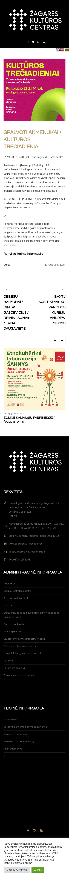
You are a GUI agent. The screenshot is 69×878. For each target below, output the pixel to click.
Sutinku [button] (38, 870)
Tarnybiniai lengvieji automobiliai (22, 653)
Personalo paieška (14, 668)
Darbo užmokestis (14, 624)
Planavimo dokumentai (17, 598)
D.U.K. (7, 756)
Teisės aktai (10, 719)
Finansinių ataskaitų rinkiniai (20, 646)
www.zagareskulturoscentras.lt (26, 544)
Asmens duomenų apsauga (20, 741)
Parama (8, 661)
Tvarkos (8, 605)
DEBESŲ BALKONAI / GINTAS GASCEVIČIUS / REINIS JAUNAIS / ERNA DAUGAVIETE (17, 312)
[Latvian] (62, 50)
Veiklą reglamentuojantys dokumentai (25, 727)
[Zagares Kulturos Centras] (34, 20)
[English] (58, 50)
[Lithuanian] (67, 50)
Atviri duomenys (13, 749)
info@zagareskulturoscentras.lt (27, 552)
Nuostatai (9, 583)
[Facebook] (29, 42)
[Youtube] (37, 42)
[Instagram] (33, 42)
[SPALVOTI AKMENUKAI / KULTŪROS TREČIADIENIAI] (34, 90)
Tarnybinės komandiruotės (19, 675)
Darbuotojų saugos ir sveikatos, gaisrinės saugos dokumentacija (31, 615)
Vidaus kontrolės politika (17, 591)
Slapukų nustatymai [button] (17, 870)
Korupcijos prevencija (16, 734)
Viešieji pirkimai (12, 631)
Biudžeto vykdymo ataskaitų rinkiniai (24, 639)
